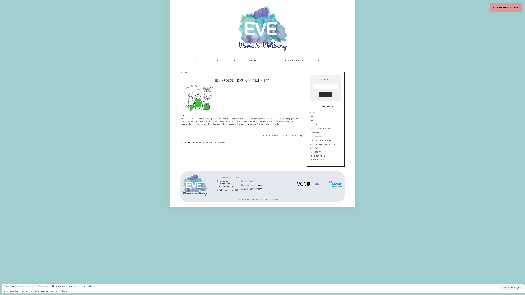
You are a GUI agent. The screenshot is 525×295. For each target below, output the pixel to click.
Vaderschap (315, 152)
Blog (312, 121)
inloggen (191, 142)
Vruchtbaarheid (317, 156)
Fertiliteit (314, 125)
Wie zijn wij (214, 61)
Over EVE (314, 148)
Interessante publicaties (321, 129)
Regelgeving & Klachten (295, 61)
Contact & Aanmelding (261, 61)
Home (196, 61)
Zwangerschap (317, 160)
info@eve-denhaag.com (254, 185)
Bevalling (314, 117)
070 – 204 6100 (250, 181)
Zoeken (326, 94)
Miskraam (314, 132)
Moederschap (316, 136)
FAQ (320, 61)
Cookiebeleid (63, 291)
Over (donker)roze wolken (322, 144)
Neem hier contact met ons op (506, 7)
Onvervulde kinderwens (321, 140)
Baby (312, 113)
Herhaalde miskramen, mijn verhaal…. (280, 136)
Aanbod (234, 61)
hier (248, 124)
